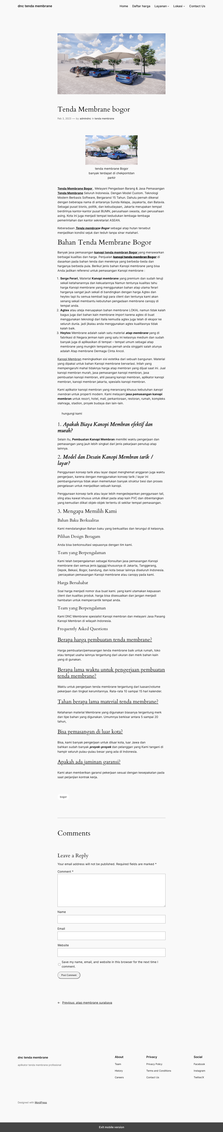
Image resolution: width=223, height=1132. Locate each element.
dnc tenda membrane (35, 6)
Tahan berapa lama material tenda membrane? (107, 701)
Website (63, 945)
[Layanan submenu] (168, 6)
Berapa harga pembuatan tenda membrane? (104, 639)
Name (61, 912)
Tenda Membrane (70, 193)
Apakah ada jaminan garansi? (89, 761)
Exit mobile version (111, 1127)
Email (61, 928)
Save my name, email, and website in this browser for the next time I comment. (110, 964)
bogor (63, 796)
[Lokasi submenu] (184, 6)
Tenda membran (87, 228)
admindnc (85, 118)
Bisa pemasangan (76, 731)
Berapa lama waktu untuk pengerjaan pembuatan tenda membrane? (111, 673)
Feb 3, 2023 (64, 118)
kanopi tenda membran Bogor (116, 252)
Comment (65, 871)
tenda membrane (104, 118)
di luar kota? (109, 731)
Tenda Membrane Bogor (75, 188)
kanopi (102, 565)
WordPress (41, 1102)
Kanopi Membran (69, 359)
